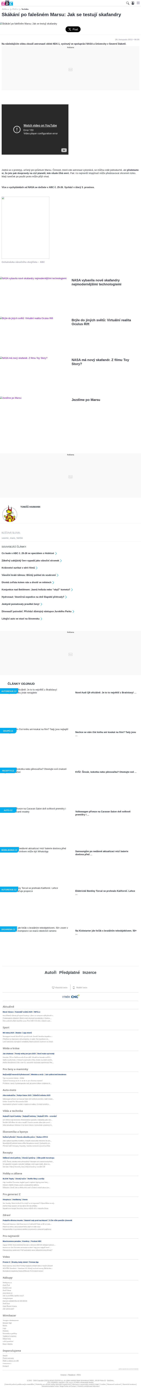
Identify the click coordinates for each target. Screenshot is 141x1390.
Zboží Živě (6, 1285)
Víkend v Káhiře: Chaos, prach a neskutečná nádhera (21, 1185)
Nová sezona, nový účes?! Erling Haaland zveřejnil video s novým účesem (28, 1266)
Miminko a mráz (37, 1074)
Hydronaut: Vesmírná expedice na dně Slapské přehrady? (33, 597)
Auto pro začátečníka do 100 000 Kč (15, 1301)
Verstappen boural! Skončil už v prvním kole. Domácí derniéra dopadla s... (27, 1036)
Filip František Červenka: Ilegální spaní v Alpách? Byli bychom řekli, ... (26, 1182)
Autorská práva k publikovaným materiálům (19, 1384)
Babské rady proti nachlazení (36, 1220)
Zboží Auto (6, 1303)
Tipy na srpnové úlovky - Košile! (13, 1078)
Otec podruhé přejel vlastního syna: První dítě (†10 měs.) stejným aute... (27, 1021)
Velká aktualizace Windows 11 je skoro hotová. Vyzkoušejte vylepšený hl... (28, 1125)
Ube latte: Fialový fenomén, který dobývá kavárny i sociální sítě (24, 1167)
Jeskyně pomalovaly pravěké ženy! (21, 604)
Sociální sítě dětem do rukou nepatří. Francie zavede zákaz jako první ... (27, 1122)
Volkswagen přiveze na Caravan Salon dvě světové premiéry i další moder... (28, 1099)
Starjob (5, 1355)
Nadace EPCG (42, 1137)
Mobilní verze (81, 988)
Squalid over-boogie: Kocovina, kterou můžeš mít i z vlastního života (25, 1208)
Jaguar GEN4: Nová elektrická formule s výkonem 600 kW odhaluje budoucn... (29, 1245)
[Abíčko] (6, 5)
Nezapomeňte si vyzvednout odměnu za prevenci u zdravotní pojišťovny (27, 1229)
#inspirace (7, 1200)
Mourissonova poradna (12, 1241)
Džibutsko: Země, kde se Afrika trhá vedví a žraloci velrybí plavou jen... (26, 1187)
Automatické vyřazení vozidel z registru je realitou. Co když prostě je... (26, 1104)
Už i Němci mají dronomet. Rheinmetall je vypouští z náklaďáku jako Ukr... (27, 1120)
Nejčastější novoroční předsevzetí (16, 1074)
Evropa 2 (6, 1366)
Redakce (71, 1375)
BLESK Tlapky (8, 1179)
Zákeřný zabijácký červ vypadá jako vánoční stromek (30, 560)
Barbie (5, 1325)
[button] (138, 2)
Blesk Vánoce (8, 1012)
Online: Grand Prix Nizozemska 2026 (15, 1101)
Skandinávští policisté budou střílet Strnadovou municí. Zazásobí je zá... (27, 1143)
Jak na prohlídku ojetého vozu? (13, 1296)
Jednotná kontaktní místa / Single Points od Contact (59, 1386)
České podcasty (8, 1358)
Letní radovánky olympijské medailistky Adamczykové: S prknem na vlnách (28, 1041)
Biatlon (19, 1033)
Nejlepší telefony (29, 1116)
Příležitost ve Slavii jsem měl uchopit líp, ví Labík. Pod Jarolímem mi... (26, 1039)
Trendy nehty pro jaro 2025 (25, 1054)
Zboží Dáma (7, 1290)
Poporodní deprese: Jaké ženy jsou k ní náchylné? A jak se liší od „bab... (27, 1224)
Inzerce (89, 972)
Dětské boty (7, 1339)
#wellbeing (17, 1200)
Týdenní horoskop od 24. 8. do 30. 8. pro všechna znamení (22, 1081)
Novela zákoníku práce (26, 1137)
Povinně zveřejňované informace (88, 1386)
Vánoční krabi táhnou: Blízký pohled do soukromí (29, 575)
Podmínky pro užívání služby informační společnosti (53, 1384)
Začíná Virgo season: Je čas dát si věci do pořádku (20, 1206)
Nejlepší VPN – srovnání (47, 1116)
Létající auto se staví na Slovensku (21, 618)
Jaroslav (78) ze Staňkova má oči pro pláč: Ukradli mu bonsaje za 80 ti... (27, 1057)
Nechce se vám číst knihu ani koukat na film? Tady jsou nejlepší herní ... (27, 1247)
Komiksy (26, 1241)
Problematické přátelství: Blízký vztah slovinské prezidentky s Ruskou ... (27, 1018)
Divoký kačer (21, 1179)
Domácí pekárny (29, 1158)
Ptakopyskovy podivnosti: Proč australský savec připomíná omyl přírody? (27, 1250)
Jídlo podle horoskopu (45, 1158)
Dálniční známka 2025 (41, 1095)
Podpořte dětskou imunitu (13, 1220)
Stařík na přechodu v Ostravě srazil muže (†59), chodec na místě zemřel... (28, 1060)
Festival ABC (36, 1241)
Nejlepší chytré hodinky (12, 1116)
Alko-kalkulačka (9, 1095)
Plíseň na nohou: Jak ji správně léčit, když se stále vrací (21, 1227)
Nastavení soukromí (114, 1384)
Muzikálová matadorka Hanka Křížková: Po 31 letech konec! (23, 1271)
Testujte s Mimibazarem (11, 1320)
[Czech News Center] (75, 996)
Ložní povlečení (8, 1341)
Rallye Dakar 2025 (24, 1095)
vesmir (5, 538)
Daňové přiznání (9, 1137)
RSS (79, 1375)
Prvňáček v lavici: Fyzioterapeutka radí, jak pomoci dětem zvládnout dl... (27, 1083)
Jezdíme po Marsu (86, 400)
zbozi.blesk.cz (7, 1293)
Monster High (7, 1323)
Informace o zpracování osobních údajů (85, 1384)
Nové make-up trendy (45, 1054)
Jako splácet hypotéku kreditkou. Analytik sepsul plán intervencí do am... (27, 1140)
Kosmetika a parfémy (10, 1333)
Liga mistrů (27, 1033)
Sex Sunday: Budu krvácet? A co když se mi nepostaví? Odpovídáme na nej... (29, 1203)
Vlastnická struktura (129, 1384)
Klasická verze (61, 988)
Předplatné (69, 972)
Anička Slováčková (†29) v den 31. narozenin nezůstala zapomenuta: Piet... (28, 1062)
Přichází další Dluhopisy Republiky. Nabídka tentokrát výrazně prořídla (26, 1146)
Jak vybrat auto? (8, 1309)
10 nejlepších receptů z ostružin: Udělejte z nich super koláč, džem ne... (27, 1164)
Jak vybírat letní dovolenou (55, 1074)
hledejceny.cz (7, 1282)
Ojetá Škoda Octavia (10, 1306)
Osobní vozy (7, 1288)
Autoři (50, 972)
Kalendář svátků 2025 (24, 1012)
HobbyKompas (8, 1298)
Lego (4, 1328)
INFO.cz (37, 1012)
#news (25, 1200)
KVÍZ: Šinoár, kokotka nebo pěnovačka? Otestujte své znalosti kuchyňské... (28, 1161)
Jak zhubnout (8, 1054)
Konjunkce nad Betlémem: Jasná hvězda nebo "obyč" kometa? (36, 589)
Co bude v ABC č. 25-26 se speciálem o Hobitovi (28, 553)
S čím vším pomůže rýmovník (60, 1220)
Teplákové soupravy (9, 1336)
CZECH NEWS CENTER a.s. (54, 1380)
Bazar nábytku (8, 1344)
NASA (20, 538)
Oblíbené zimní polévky (12, 1158)
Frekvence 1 (7, 1363)
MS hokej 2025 (9, 1033)
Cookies (103, 1384)
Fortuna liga (34, 1262)
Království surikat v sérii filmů (18, 567)
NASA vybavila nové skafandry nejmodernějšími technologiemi (96, 282)
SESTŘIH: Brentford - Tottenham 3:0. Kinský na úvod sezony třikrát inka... (27, 1268)
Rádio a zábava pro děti (11, 1361)
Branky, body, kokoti (20, 1262)
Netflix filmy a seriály (36, 1179)
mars (12, 538)
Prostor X (7, 1262)
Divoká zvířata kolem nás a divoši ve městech (26, 582)
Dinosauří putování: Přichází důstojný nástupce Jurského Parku (36, 611)
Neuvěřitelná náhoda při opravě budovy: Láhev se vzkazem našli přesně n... (28, 1015)
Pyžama (5, 1331)
